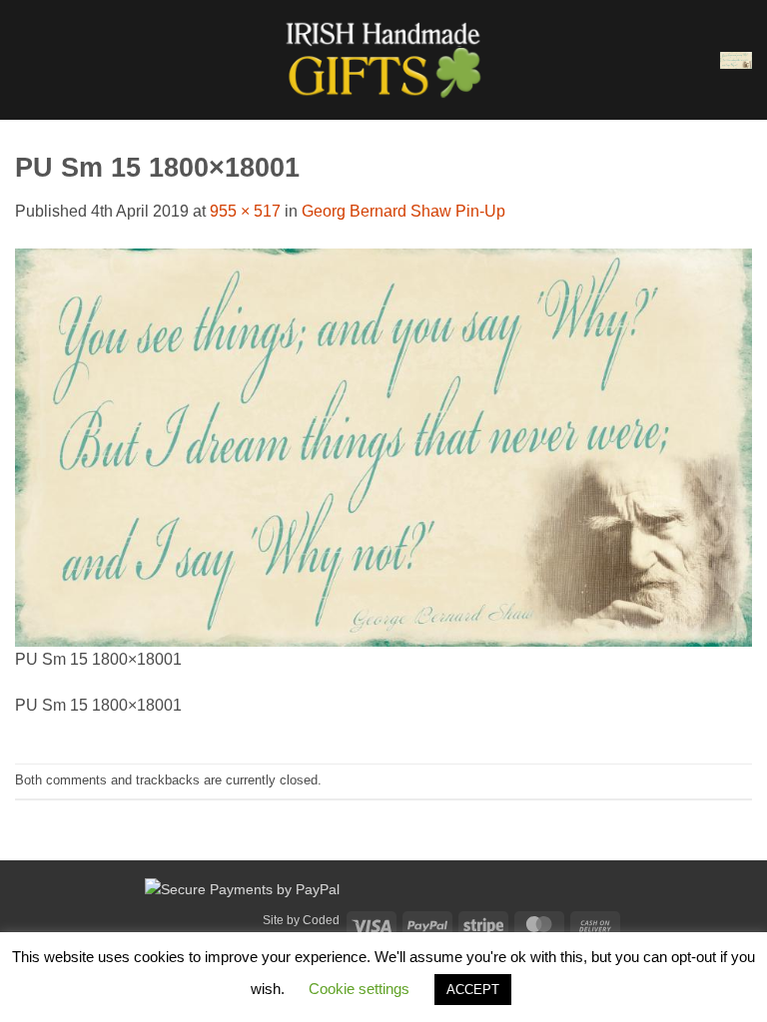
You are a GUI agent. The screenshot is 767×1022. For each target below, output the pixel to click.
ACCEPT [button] (472, 989)
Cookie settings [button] (359, 988)
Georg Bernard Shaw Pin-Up (403, 211)
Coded (321, 920)
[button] (27, 59)
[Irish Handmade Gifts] (383, 60)
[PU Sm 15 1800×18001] (383, 446)
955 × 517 (245, 211)
